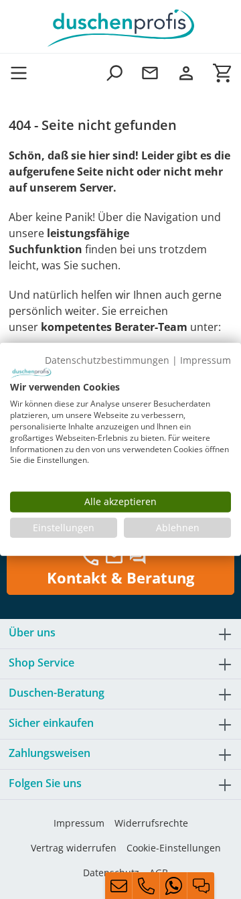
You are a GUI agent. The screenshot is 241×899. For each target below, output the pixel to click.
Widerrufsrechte (151, 823)
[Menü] (23, 72)
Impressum (79, 823)
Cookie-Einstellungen (174, 847)
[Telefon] (146, 885)
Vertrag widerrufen (73, 847)
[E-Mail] (118, 885)
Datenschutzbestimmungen (107, 360)
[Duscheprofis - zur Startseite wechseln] (120, 27)
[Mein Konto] (186, 72)
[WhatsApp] (173, 885)
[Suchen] (114, 72)
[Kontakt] (150, 72)
